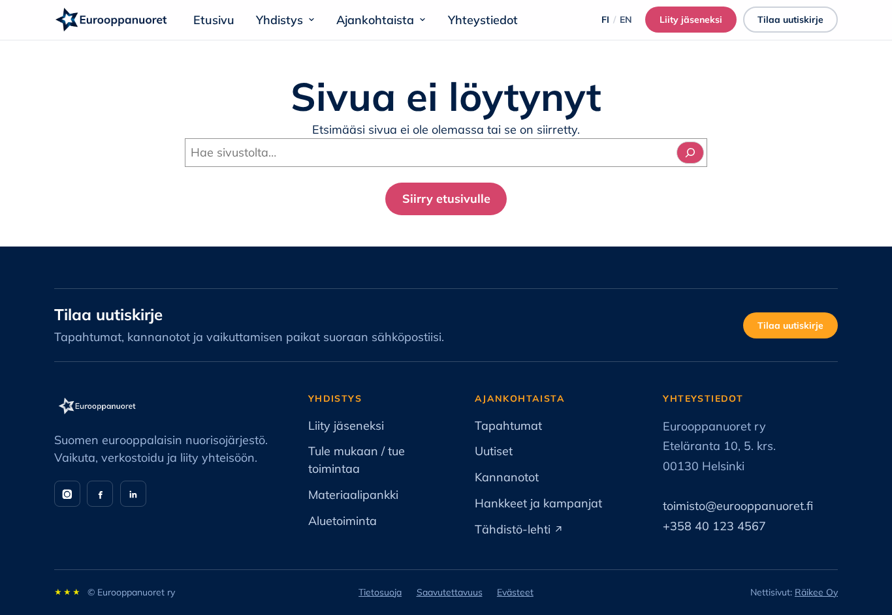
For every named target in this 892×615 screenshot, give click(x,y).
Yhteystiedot (483, 19)
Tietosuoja (380, 592)
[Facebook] (100, 494)
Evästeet (515, 592)
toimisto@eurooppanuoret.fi (738, 505)
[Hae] (690, 153)
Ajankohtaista (375, 19)
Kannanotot (507, 477)
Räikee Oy (816, 592)
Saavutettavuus (450, 592)
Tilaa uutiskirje (790, 19)
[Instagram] (67, 494)
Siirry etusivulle (446, 198)
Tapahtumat (508, 425)
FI (605, 19)
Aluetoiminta (342, 520)
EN (626, 19)
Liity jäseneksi (698, 22)
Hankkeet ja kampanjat (538, 503)
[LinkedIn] (133, 494)
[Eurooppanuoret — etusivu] (111, 20)
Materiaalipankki (353, 494)
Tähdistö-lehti (519, 529)
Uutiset (494, 450)
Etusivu (213, 19)
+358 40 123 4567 (714, 525)
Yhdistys (279, 19)
